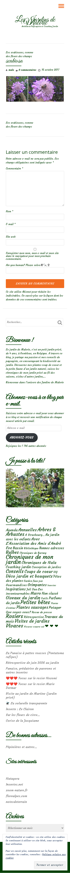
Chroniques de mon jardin (29, 559)
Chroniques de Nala (39, 562)
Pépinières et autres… (21, 747)
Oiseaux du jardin (23, 597)
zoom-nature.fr (16, 790)
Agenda (12, 530)
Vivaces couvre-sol (34, 626)
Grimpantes (37, 585)
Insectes (51, 585)
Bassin (18, 548)
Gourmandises (16, 585)
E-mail (11, 224)
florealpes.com (16, 796)
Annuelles (27, 529)
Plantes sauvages (32, 607)
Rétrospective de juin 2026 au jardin (32, 663)
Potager (55, 607)
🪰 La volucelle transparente (26, 703)
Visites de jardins (32, 621)
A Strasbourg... (35, 535)
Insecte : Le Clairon (20, 709)
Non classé (50, 593)
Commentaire (14, 168)
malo (11, 69)
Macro (35, 593)
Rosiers (14, 616)
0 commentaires (27, 69)
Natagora (12, 778)
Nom (9, 211)
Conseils (15, 571)
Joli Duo (31, 589)
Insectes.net (14, 784)
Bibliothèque (31, 548)
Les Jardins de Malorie (35, 21)
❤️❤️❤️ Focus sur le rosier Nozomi (31, 678)
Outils (44, 598)
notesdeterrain (16, 802)
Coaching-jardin (18, 567)
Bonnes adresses (51, 548)
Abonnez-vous (21, 437)
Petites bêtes (35, 602)
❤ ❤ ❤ (51, 626)
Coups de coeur (38, 571)
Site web (11, 236)
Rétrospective (34, 617)
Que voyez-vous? (18, 612)
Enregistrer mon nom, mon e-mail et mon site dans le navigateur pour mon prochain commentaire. (32, 256)
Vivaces (14, 625)
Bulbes (12, 552)
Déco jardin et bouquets (29, 576)
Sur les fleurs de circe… (23, 715)
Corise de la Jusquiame (22, 721)
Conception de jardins (46, 567)
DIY (55, 572)
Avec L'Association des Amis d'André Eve (33, 543)
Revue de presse (42, 612)
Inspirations (16, 589)
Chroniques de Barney (33, 553)
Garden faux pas (33, 581)
